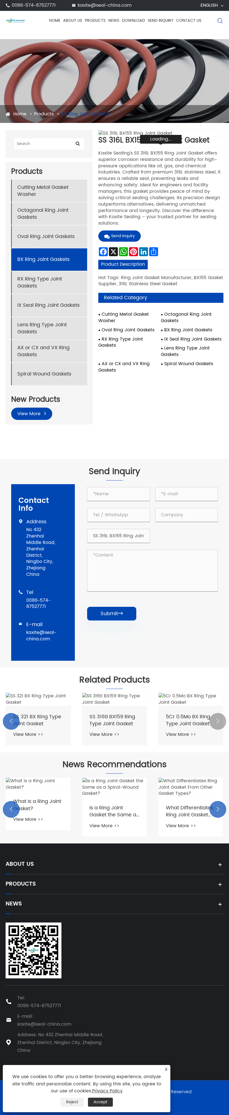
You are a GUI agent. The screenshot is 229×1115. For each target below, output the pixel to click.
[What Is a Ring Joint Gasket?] (38, 784)
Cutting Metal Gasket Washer (42, 191)
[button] (11, 721)
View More (29, 413)
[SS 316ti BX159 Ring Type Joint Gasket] (114, 699)
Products (95, 20)
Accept (100, 1102)
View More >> (28, 734)
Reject (72, 1102)
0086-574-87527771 (34, 5)
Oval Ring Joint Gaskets (46, 236)
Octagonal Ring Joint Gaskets (42, 214)
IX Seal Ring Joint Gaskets (48, 305)
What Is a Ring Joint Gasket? (37, 805)
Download (133, 20)
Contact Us (188, 20)
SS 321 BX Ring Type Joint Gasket (37, 720)
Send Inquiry (160, 20)
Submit (112, 614)
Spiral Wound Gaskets (44, 373)
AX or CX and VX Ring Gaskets (43, 351)
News (113, 20)
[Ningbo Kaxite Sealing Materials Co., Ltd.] (15, 20)
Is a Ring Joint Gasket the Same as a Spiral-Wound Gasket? (114, 811)
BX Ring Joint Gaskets (85, 114)
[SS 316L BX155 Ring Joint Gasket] (161, 133)
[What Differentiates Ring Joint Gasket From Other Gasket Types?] (191, 787)
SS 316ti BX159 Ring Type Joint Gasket (112, 720)
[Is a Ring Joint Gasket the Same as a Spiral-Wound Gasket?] (114, 787)
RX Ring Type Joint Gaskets (39, 282)
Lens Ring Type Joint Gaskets (42, 328)
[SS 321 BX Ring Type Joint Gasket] (38, 699)
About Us (72, 20)
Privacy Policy (107, 1091)
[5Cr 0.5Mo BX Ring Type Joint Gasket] (191, 699)
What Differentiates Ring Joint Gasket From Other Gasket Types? (189, 811)
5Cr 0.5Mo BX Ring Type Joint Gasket (188, 720)
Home (54, 20)
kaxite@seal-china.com (105, 5)
